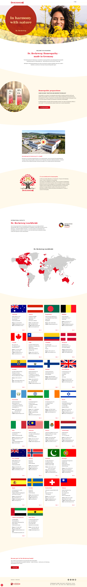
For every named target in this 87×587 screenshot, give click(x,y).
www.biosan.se (34, 469)
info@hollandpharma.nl (69, 440)
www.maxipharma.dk (68, 352)
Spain (13, 488)
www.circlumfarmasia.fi (51, 379)
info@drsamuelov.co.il (69, 412)
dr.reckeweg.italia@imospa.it (17, 441)
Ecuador (14, 369)
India (30, 399)
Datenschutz (17, 579)
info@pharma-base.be (69, 324)
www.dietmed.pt (67, 472)
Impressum (13, 579)
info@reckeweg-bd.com (52, 324)
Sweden (31, 488)
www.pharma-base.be (68, 325)
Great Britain (65, 369)
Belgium (64, 314)
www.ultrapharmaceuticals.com (18, 532)
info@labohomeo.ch (52, 499)
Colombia (47, 342)
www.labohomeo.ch (51, 500)
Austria (31, 314)
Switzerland (48, 488)
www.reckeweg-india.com (36, 414)
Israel (63, 399)
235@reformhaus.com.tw (70, 500)
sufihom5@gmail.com (36, 441)
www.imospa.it (17, 442)
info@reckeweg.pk (52, 471)
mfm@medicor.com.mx (53, 440)
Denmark (64, 342)
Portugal (64, 458)
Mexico (47, 430)
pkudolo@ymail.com (36, 529)
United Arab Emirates (18, 517)
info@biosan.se (35, 468)
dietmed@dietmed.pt (69, 471)
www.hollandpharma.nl (68, 441)
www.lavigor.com (17, 500)
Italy (13, 430)
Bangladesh (48, 314)
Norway (31, 458)
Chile (30, 342)
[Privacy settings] (2, 585)
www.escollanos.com (35, 353)
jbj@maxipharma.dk (69, 350)
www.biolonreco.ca (18, 353)
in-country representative (65, 102)
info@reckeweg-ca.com (36, 383)
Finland (47, 369)
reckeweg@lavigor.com (19, 499)
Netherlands (65, 430)
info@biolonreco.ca (18, 352)
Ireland (47, 399)
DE (74, 1)
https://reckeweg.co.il (68, 413)
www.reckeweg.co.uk (68, 381)
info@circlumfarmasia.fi (52, 377)
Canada (14, 342)
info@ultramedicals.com (19, 529)
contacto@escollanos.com (19, 380)
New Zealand (15, 458)
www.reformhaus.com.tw (69, 501)
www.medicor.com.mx (52, 441)
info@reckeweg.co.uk (69, 380)
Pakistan (47, 458)
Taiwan (64, 488)
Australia (14, 314)
